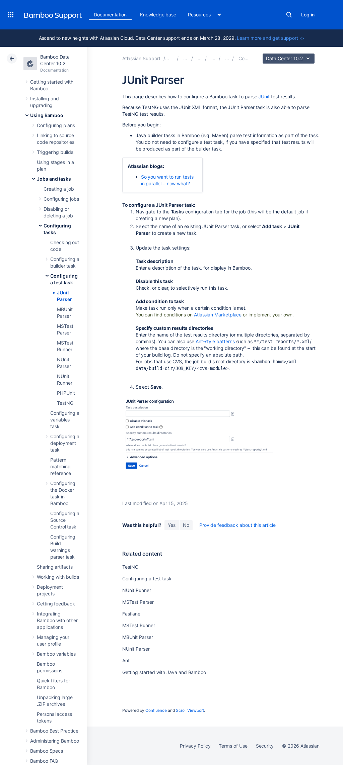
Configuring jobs (61, 199)
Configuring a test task (147, 578)
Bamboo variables (56, 654)
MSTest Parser (138, 602)
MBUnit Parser (137, 637)
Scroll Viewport (190, 710)
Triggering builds (55, 152)
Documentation (110, 14)
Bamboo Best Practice (54, 731)
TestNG (65, 403)
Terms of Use (233, 746)
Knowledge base (158, 14)
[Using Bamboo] (200, 58)
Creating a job (59, 189)
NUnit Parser (136, 649)
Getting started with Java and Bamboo (164, 672)
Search (289, 14)
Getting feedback (56, 603)
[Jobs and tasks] (213, 58)
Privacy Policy (195, 746)
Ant (126, 660)
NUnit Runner (136, 590)
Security (265, 746)
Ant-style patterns (215, 341)
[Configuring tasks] (227, 58)
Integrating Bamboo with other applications (57, 620)
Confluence (156, 710)
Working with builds (58, 577)
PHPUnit (66, 393)
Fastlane (131, 613)
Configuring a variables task (64, 419)
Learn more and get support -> (270, 38)
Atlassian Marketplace (218, 314)
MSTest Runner (138, 625)
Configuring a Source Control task (64, 520)
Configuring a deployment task (64, 443)
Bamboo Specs (46, 751)
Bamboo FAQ (44, 761)
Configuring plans (56, 125)
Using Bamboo (46, 115)
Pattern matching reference (60, 466)
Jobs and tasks (54, 179)
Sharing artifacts (55, 567)
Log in (308, 14)
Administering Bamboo (54, 741)
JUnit (264, 96)
